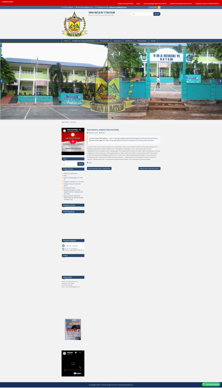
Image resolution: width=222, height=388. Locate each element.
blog (90, 163)
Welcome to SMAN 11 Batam (118, 7)
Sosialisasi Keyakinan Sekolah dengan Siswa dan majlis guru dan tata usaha (73, 192)
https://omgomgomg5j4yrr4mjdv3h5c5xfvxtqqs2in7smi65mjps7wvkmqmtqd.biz (133, 139)
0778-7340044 (68, 7)
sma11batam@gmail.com (85, 7)
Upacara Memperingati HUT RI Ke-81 (130, 3)
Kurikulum (117, 41)
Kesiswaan (128, 41)
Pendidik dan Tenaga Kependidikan (83, 41)
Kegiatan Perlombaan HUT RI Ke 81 (156, 3)
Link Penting (153, 7)
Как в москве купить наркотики (99, 169)
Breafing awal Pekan (69, 188)
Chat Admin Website (212, 384)
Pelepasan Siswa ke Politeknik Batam (182, 3)
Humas (153, 41)
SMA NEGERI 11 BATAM (101, 12)
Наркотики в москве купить (149, 169)
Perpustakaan (141, 41)
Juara (113, 3)
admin (102, 133)
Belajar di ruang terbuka (100, 3)
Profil (65, 41)
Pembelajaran (104, 41)
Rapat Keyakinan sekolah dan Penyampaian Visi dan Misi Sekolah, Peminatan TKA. (74, 198)
